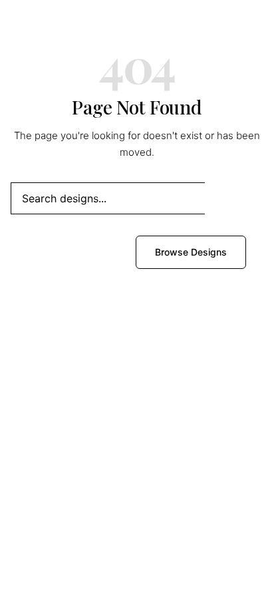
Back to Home (78, 252)
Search (234, 198)
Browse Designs (191, 252)
